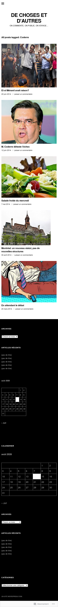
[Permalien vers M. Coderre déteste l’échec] (29, 142)
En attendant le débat (12, 305)
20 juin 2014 (6, 94)
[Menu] (4, 3)
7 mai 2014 (5, 204)
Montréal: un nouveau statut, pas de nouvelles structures (20, 249)
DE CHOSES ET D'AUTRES (29, 18)
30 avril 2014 (6, 255)
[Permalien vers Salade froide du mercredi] (29, 196)
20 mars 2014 (6, 309)
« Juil (3, 422)
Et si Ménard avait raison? (15, 90)
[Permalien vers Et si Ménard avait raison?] (29, 86)
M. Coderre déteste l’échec (15, 146)
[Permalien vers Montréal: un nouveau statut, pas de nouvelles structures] (26, 244)
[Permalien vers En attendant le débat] (29, 301)
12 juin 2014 (6, 150)
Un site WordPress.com (11, 596)
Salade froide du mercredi (15, 200)
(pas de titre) (6, 354)
